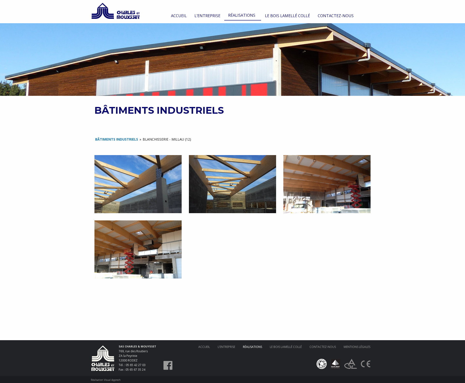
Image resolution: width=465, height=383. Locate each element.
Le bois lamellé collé (287, 15)
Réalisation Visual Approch (106, 380)
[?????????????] (138, 184)
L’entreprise (207, 15)
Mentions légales (357, 347)
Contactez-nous (336, 15)
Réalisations (241, 15)
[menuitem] (179, 16)
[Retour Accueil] (116, 10)
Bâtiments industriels (116, 139)
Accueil (179, 15)
